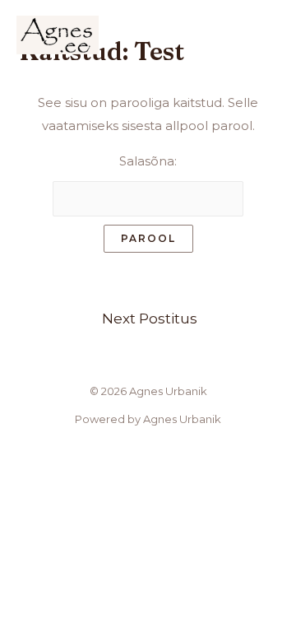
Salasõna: (148, 161)
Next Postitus (149, 318)
